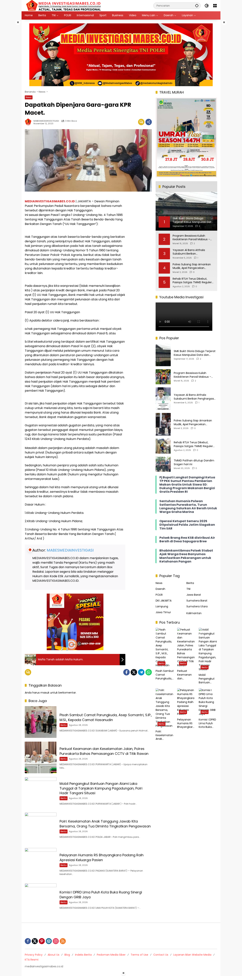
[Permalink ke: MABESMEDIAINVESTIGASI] (29, 122)
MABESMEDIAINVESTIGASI (46, 121)
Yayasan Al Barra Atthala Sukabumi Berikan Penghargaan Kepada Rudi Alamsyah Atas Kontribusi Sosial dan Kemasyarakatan (193, 252)
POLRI (159, 595)
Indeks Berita (83, 955)
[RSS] (63, 941)
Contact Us (160, 955)
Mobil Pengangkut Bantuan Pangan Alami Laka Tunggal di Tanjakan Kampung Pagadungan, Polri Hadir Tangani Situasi (101, 788)
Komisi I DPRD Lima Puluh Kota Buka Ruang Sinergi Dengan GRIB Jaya (207, 723)
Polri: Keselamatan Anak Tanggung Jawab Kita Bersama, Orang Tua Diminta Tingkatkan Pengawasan (105, 823)
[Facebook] (126, 672)
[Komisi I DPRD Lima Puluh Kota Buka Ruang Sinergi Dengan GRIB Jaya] (41, 899)
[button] (197, 5)
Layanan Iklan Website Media (192, 955)
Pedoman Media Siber (111, 955)
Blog (67, 955)
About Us (53, 955)
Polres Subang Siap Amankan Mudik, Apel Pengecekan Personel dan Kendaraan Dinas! (193, 266)
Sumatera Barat (196, 600)
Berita (63, 725)
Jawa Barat (193, 595)
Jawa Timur (163, 612)
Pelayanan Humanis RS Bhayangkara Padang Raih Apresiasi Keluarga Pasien (101, 857)
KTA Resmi (31, 959)
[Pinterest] (42, 941)
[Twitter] (134, 672)
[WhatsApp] (148, 672)
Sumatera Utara (197, 606)
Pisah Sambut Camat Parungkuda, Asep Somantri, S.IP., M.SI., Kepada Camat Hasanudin (106, 717)
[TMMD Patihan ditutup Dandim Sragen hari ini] (163, 464)
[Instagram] (56, 941)
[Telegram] (141, 672)
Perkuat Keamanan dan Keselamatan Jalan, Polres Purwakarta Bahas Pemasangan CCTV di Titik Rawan (104, 751)
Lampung (162, 606)
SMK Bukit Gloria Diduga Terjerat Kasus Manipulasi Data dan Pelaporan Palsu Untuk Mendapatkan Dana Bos (195, 353)
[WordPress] (49, 941)
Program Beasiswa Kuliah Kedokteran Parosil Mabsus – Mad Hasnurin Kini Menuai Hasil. (193, 237)
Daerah (160, 589)
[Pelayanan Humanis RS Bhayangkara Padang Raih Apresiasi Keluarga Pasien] (41, 864)
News (29, 97)
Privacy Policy (34, 955)
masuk (44, 692)
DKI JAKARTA (163, 600)
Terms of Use (139, 955)
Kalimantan (194, 613)
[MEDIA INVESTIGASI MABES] (64, 5)
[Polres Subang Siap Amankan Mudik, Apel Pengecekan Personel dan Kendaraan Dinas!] (163, 424)
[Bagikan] (148, 122)
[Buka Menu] (215, 5)
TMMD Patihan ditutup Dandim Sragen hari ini (194, 462)
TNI (188, 589)
